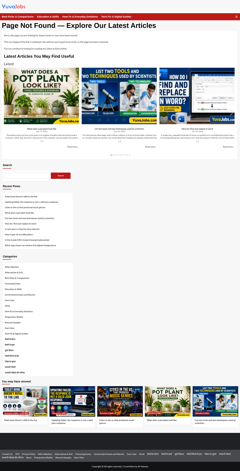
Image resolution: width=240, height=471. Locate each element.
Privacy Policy (28, 454)
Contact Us (7, 454)
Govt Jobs (9, 300)
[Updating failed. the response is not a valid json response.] (72, 401)
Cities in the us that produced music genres (25, 207)
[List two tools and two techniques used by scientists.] (215, 401)
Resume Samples (13, 322)
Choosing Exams (13, 283)
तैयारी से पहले (9, 344)
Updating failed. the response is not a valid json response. (31, 202)
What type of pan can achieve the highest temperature (30, 245)
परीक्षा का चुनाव (10, 361)
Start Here (10, 328)
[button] (236, 16)
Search (7, 165)
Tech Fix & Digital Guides (116, 16)
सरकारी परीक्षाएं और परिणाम (15, 372)
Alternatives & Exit (14, 272)
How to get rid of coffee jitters (19, 234)
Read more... (72, 146)
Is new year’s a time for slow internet (22, 229)
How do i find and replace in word (197, 129)
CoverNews (129, 466)
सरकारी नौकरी (10, 367)
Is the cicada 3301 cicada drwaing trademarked (27, 240)
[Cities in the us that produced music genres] (120, 401)
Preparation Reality (14, 317)
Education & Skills (48, 16)
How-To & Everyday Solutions (80, 16)
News (29, 457)
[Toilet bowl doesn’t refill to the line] (25, 401)
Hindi (7, 306)
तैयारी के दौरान (10, 339)
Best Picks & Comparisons (18, 16)
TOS (17, 454)
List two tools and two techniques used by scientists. (119, 129)
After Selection (12, 267)
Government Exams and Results (20, 294)
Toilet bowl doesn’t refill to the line (21, 196)
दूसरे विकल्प (9, 350)
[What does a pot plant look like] (168, 401)
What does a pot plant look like (41, 129)
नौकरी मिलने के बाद (12, 356)
